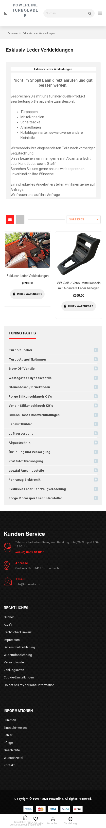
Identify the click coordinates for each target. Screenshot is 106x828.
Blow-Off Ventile (22, 368)
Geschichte (12, 750)
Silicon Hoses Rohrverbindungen (34, 415)
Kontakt (9, 765)
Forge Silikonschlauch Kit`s (30, 396)
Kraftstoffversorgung (26, 461)
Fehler (8, 735)
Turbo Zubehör (21, 350)
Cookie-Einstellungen (19, 677)
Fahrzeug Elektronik (24, 479)
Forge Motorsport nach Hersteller (35, 498)
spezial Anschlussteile (26, 470)
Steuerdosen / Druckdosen (29, 387)
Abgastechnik (19, 442)
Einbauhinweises (16, 728)
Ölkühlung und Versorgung (29, 452)
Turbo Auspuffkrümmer (27, 359)
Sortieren (76, 219)
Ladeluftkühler (20, 424)
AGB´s (8, 625)
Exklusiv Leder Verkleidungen (27, 275)
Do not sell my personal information (29, 685)
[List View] (20, 219)
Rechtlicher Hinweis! (18, 632)
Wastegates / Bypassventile (30, 378)
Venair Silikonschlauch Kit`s (31, 405)
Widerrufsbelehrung (18, 655)
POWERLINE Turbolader (25, 10)
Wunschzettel (13, 758)
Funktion (10, 720)
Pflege (8, 743)
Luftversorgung (21, 433)
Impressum (12, 640)
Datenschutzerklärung (19, 647)
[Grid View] (10, 219)
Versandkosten (14, 662)
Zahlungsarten (14, 670)
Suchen (9, 617)
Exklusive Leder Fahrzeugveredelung (37, 489)
